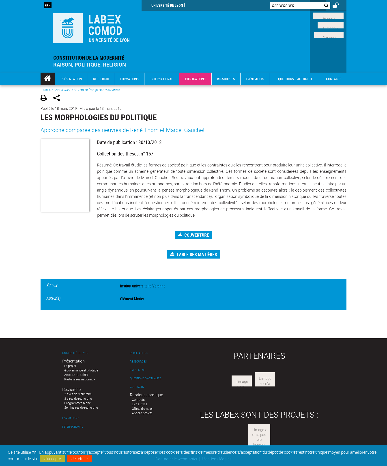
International (72, 427)
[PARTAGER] (58, 98)
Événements (138, 370)
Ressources (138, 361)
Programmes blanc (77, 403)
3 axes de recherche (78, 394)
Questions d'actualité (145, 378)
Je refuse (79, 458)
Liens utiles (139, 404)
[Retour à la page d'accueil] (91, 27)
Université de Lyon (167, 5)
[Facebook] (328, 15)
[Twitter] (331, 25)
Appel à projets (142, 413)
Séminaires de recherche (81, 407)
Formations (70, 418)
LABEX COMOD (64, 90)
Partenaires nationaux (79, 379)
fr (46, 5)
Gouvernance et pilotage (81, 370)
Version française (89, 90)
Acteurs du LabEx (76, 375)
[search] (300, 5)
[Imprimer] (45, 98)
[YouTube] (329, 34)
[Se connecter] (338, 6)
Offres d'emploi (142, 408)
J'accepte (52, 458)
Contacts (137, 387)
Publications (139, 353)
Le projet (70, 366)
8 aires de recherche (78, 398)
